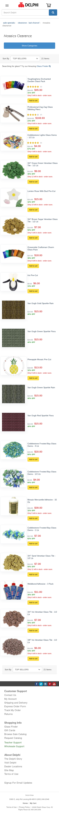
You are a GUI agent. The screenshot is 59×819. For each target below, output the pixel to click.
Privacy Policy (24, 807)
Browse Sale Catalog (15, 734)
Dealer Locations (13, 766)
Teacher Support (13, 742)
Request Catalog (13, 738)
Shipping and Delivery (15, 702)
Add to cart (33, 101)
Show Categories (29, 45)
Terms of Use (11, 774)
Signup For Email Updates (18, 782)
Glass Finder (43, 66)
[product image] (13, 85)
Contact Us (10, 695)
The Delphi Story (13, 758)
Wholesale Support (14, 746)
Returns (8, 714)
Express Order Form (15, 706)
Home (25, 803)
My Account (10, 698)
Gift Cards (9, 730)
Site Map (9, 770)
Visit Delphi (10, 762)
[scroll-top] (54, 807)
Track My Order (12, 710)
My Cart (33, 803)
